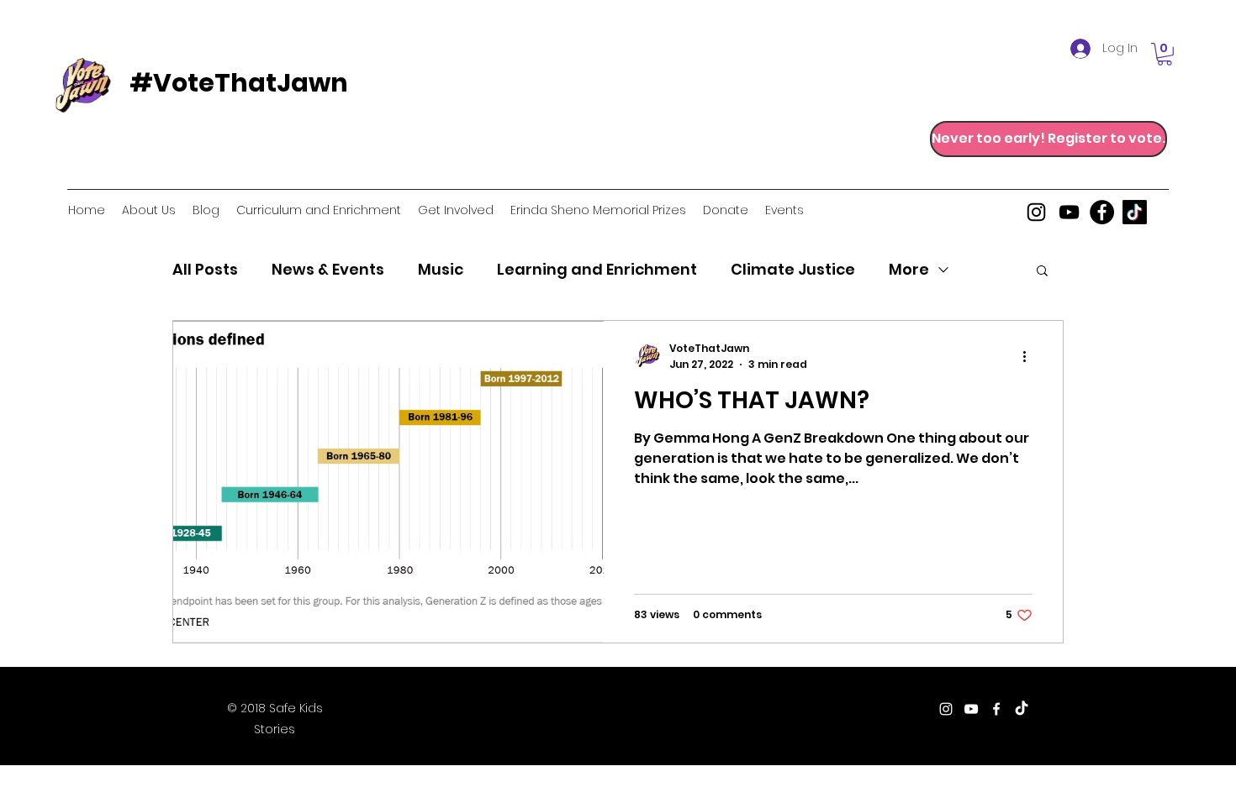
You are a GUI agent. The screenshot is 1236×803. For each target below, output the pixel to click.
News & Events (328, 269)
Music (440, 269)
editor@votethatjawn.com (648, 710)
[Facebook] (1102, 212)
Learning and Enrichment (597, 269)
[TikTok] (1134, 212)
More (909, 269)
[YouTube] (1069, 212)
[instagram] (1036, 212)
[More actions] (1030, 356)
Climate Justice (793, 269)
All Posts (205, 269)
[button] (1164, 54)
